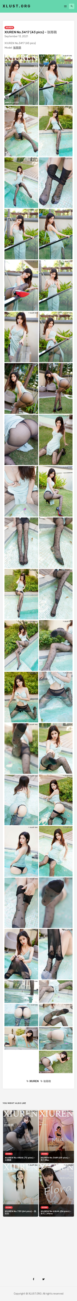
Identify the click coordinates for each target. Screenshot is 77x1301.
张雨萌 (17, 47)
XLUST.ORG (17, 6)
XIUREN (9, 27)
